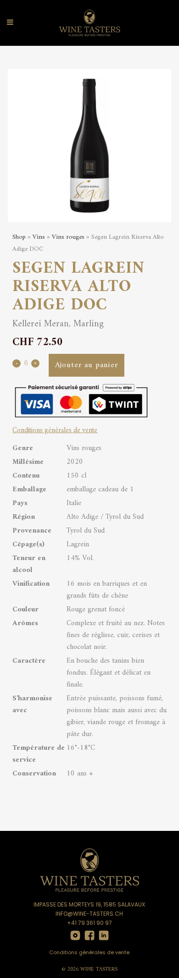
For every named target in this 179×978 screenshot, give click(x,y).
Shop (19, 237)
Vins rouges (68, 237)
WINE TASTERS (98, 969)
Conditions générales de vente (54, 430)
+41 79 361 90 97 (89, 923)
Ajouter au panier (86, 365)
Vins (39, 237)
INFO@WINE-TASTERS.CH (89, 914)
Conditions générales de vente (89, 952)
